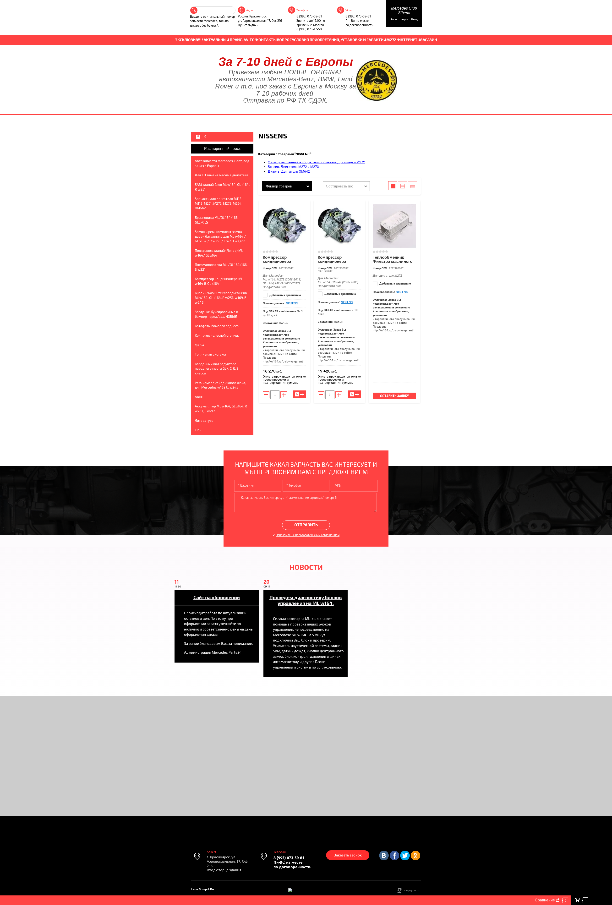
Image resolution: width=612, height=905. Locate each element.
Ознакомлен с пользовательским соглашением (307, 535)
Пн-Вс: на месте (357, 21)
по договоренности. (359, 25)
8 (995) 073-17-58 (309, 29)
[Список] (402, 185)
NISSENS (292, 303)
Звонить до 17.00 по (310, 21)
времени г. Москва (310, 25)
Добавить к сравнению (285, 295)
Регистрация (399, 19)
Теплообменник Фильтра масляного (392, 259)
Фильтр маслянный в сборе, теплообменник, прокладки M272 (316, 162)
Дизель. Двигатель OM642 (289, 171)
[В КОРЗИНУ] (299, 394)
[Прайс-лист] (412, 185)
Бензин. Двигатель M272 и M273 (293, 167)
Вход (414, 19)
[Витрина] (392, 185)
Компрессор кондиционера (277, 259)
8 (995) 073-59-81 (309, 16)
